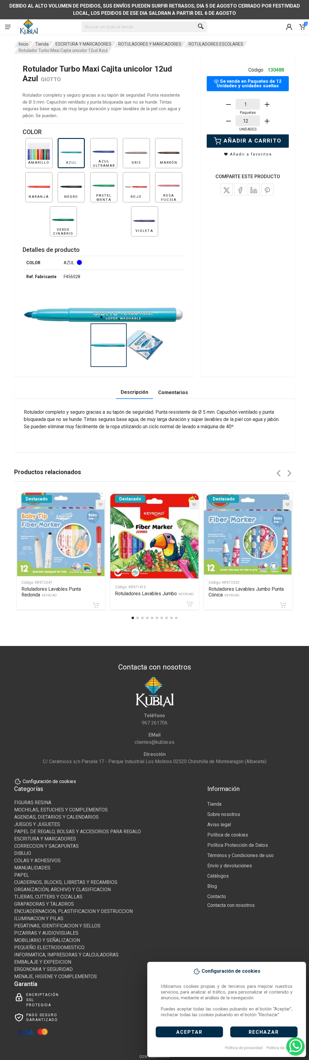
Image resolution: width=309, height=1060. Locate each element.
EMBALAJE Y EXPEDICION (42, 962)
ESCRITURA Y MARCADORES (83, 44)
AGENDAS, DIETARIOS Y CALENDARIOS (56, 817)
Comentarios (173, 392)
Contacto (216, 896)
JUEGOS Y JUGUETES (37, 824)
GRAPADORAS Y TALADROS (44, 904)
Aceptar (189, 1032)
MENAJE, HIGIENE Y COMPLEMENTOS (55, 976)
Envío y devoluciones (229, 866)
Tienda (42, 44)
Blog (212, 886)
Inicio (23, 44)
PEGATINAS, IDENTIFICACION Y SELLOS (57, 926)
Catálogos (218, 876)
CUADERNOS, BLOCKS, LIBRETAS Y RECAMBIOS (65, 882)
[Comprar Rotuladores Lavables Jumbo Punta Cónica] (283, 605)
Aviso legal (219, 824)
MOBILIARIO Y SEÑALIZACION (47, 940)
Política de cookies (282, 1048)
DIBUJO (22, 853)
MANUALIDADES (32, 868)
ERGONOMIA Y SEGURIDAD (43, 969)
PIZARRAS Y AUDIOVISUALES (46, 933)
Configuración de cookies (49, 781)
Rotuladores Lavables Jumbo (154, 593)
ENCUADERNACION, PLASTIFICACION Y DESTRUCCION (73, 911)
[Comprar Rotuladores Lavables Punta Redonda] (96, 605)
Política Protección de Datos (237, 845)
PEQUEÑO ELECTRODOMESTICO (49, 947)
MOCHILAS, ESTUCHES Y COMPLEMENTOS (61, 810)
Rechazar (264, 1032)
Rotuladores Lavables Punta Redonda (51, 592)
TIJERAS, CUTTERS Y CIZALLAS (48, 897)
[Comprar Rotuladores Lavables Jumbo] (189, 604)
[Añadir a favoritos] (100, 504)
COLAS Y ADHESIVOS (37, 860)
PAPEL (21, 875)
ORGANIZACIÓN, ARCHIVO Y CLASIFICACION (62, 889)
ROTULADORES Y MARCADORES (149, 44)
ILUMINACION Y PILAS (38, 918)
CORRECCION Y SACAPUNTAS (46, 846)
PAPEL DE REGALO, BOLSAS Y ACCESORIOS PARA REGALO (77, 831)
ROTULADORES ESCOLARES (216, 44)
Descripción (134, 392)
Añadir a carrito (253, 140)
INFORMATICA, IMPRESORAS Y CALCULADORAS (66, 955)
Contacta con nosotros (231, 905)
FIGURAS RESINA (32, 802)
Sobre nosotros (223, 814)
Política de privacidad (244, 1048)
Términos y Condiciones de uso (240, 855)
